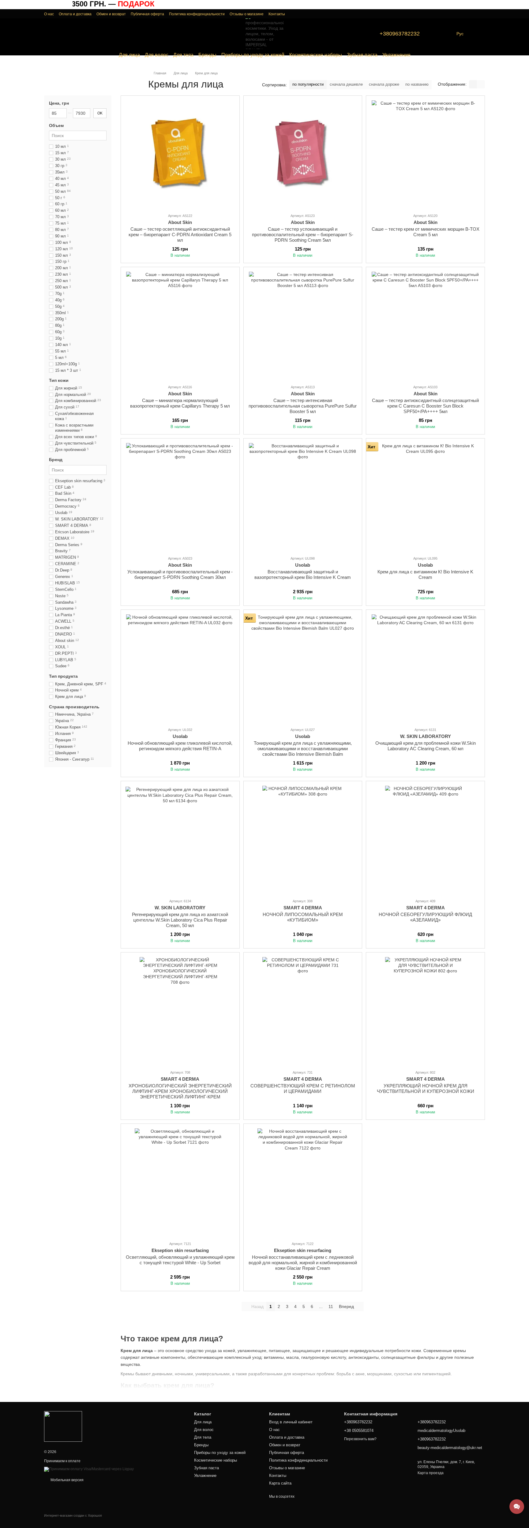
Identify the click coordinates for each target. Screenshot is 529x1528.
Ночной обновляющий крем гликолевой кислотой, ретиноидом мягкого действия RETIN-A (180, 745)
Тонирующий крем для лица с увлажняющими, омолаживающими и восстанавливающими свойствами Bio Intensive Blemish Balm (303, 748)
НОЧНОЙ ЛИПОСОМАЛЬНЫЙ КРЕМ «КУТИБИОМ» (303, 917)
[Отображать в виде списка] (481, 84)
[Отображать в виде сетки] (473, 84)
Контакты (276, 14)
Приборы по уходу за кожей (252, 55)
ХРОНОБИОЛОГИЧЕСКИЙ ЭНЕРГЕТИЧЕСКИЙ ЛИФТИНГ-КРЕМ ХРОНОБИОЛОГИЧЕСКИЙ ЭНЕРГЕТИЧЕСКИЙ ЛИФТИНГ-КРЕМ (180, 1091)
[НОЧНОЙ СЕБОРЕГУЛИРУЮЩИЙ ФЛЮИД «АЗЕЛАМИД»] (425, 839)
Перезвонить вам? (360, 1439)
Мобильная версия (67, 1480)
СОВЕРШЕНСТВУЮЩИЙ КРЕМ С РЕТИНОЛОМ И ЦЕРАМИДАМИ (302, 1088)
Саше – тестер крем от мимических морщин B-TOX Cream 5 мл (425, 231)
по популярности (308, 84)
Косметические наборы (315, 55)
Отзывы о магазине (247, 14)
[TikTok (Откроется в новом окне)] (447, 33)
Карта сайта (280, 1483)
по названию (417, 84)
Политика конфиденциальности (197, 14)
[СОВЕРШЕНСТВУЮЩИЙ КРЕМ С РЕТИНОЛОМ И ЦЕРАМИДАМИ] (303, 1011)
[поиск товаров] (49, 34)
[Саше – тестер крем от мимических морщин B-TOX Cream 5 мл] (425, 154)
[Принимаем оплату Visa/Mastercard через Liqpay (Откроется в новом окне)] (89, 1469)
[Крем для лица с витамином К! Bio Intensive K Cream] (425, 497)
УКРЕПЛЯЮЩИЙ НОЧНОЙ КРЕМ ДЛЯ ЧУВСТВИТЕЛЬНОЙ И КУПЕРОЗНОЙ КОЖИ (425, 1088)
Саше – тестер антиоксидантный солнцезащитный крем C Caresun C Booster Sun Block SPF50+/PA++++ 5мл (425, 406)
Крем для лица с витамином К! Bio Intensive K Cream (425, 574)
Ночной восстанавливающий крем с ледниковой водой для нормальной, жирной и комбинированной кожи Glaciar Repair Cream (303, 1262)
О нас (49, 14)
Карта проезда (431, 1473)
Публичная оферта (147, 14)
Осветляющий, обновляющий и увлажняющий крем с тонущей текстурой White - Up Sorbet (180, 1259)
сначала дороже (384, 84)
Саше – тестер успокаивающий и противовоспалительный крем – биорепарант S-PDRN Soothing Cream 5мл (302, 234)
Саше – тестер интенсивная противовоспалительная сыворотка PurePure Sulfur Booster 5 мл (303, 406)
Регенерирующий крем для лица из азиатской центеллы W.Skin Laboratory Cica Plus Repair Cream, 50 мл (180, 920)
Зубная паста (362, 55)
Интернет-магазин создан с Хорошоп (73, 1515)
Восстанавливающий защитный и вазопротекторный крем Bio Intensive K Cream (302, 574)
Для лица (129, 55)
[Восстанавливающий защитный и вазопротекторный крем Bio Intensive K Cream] (303, 497)
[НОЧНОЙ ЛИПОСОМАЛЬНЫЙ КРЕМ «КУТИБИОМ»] (303, 839)
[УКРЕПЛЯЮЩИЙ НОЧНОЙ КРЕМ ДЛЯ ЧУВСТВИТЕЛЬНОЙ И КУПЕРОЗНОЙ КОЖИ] (425, 1011)
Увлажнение (396, 55)
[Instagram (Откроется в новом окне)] (440, 33)
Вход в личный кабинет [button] (291, 1422)
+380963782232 (400, 33)
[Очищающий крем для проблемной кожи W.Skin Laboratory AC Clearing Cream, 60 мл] (425, 668)
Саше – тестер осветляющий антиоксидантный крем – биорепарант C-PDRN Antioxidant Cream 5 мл (180, 234)
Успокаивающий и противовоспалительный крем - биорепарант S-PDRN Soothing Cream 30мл (180, 574)
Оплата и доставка (75, 14)
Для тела (183, 55)
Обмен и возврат (111, 14)
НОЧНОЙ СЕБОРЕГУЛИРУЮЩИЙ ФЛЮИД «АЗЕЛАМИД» (425, 917)
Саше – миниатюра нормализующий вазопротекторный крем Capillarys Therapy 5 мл (180, 403)
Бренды (207, 55)
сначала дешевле (346, 84)
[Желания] (467, 13)
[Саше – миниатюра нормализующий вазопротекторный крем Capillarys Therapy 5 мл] (180, 325)
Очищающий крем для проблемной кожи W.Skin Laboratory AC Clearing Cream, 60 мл (425, 745)
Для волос (156, 55)
